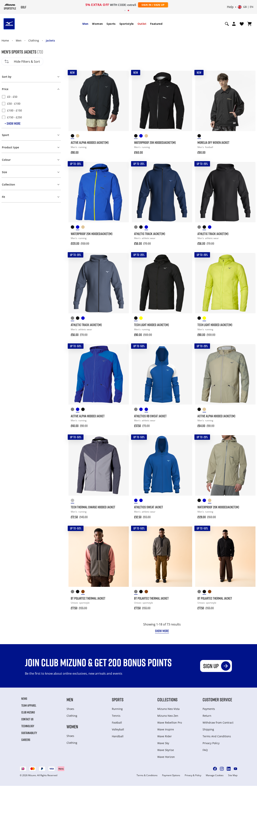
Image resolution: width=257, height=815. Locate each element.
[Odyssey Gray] (73, 410)
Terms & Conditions (147, 775)
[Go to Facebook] (215, 769)
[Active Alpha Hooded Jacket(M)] (98, 101)
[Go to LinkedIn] (229, 769)
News (24, 699)
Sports (111, 24)
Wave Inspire (165, 729)
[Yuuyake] (83, 410)
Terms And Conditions (217, 736)
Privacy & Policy (193, 775)
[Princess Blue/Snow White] (147, 410)
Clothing (33, 40)
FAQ (205, 750)
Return (207, 715)
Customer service (217, 699)
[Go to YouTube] (235, 769)
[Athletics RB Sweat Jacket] (162, 374)
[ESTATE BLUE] (147, 227)
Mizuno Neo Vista (168, 709)
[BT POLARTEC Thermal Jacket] (98, 556)
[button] (31, 76)
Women (97, 24)
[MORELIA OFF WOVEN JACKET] (225, 101)
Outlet (142, 24)
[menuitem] (85, 23)
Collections (167, 699)
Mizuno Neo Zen (167, 715)
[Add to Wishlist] (122, 77)
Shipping (208, 729)
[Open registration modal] (234, 23)
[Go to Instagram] (222, 769)
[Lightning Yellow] (141, 318)
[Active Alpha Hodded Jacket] (98, 374)
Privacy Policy (211, 743)
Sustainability (29, 733)
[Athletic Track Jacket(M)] (162, 192)
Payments (209, 709)
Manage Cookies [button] (215, 775)
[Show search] (227, 23)
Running (117, 709)
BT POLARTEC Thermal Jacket (88, 598)
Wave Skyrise (165, 750)
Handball (117, 736)
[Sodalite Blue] (78, 410)
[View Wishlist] (242, 23)
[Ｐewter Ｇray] (73, 592)
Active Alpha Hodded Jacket (88, 416)
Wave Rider (164, 736)
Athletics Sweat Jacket (148, 507)
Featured (156, 24)
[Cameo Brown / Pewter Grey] (83, 592)
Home (5, 40)
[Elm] (78, 136)
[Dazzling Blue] (141, 136)
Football (117, 722)
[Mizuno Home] (10, 7)
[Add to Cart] (122, 150)
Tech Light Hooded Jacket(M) (151, 325)
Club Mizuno (28, 712)
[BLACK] (141, 227)
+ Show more (13, 123)
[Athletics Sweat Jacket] (162, 465)
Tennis (116, 715)
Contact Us (27, 719)
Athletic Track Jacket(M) (149, 234)
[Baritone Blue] (141, 410)
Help (230, 7)
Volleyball (118, 729)
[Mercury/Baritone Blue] (136, 410)
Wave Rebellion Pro (169, 722)
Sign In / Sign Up (153, 4)
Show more (162, 631)
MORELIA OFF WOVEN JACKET (213, 142)
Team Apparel (28, 705)
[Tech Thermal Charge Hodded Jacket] (98, 465)
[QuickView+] (122, 87)
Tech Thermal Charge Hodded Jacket (93, 507)
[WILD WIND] (136, 227)
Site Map (232, 775)
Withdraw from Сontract (218, 722)
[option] (31, 96)
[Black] (73, 136)
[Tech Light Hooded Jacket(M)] (162, 283)
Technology (27, 726)
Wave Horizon (166, 757)
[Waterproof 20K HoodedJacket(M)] (162, 101)
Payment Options (171, 775)
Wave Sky (163, 743)
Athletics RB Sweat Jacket (150, 416)
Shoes (70, 709)
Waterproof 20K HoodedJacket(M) (155, 142)
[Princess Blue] (136, 501)
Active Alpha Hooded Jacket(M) (90, 142)
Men (85, 24)
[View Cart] (249, 23)
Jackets (50, 40)
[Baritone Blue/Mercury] (141, 501)
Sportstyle (126, 24)
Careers (25, 740)
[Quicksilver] (73, 501)
